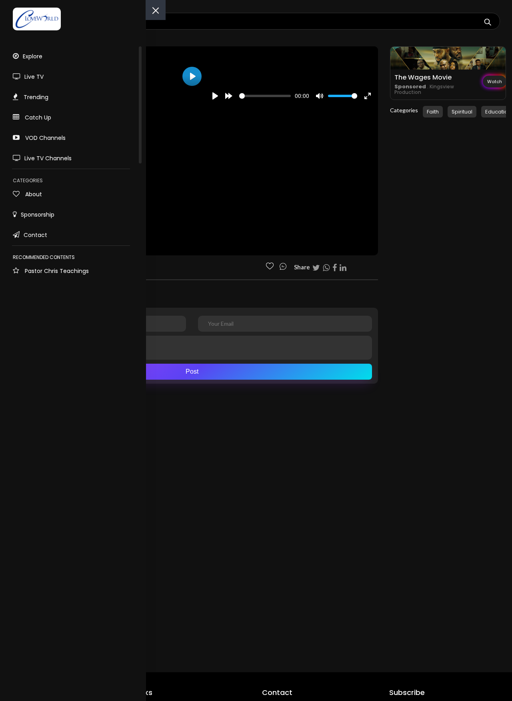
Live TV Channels (48, 158)
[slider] (265, 96)
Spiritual (462, 112)
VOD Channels (45, 138)
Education (498, 112)
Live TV (34, 77)
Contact (35, 235)
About (33, 194)
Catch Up (37, 117)
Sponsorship (37, 215)
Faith (433, 112)
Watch (494, 81)
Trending (35, 97)
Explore (32, 56)
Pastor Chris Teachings (56, 271)
